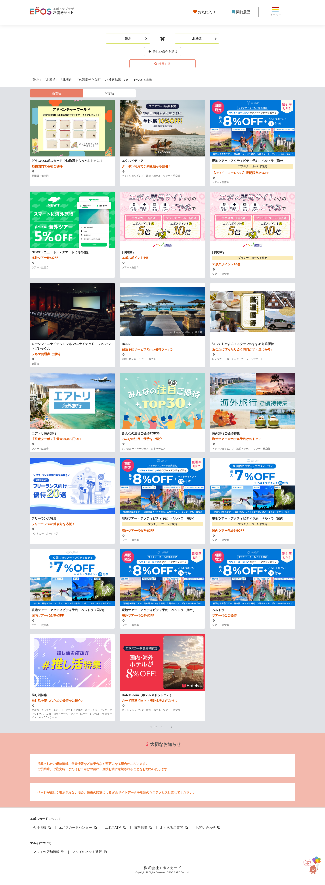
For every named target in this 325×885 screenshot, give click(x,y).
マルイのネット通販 (87, 852)
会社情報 (40, 827)
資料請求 (141, 827)
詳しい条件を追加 (165, 51)
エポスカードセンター (76, 827)
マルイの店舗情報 (46, 852)
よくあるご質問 (172, 827)
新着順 (56, 93)
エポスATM (113, 827)
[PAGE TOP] (314, 862)
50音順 (109, 93)
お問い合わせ (206, 827)
